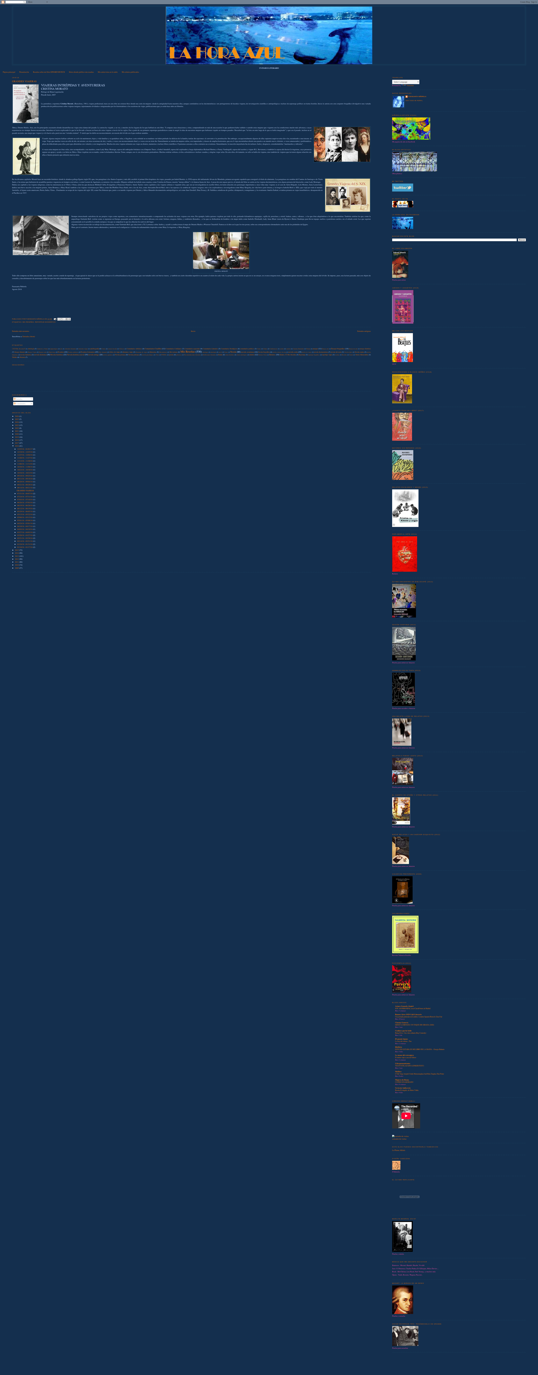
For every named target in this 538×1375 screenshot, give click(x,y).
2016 (17, 446)
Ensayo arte (325, 349)
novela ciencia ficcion (279, 352)
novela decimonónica (321, 352)
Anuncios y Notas (42, 349)
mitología (213, 352)
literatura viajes (128, 352)
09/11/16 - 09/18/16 (25, 478)
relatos (251, 354)
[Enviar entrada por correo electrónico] (55, 319)
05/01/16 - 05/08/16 (25, 520)
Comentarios (20, 403)
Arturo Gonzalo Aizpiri (404, 1006)
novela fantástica (25, 355)
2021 (17, 431)
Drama (308, 349)
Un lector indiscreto (403, 1087)
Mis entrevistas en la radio (108, 72)
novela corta (293, 352)
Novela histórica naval (75, 354)
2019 (17, 437)
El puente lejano (401, 1038)
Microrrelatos (163, 352)
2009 (17, 568)
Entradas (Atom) (29, 336)
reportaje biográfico (45, 322)
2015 (17, 550)
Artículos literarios (70, 349)
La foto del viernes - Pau (403, 1041)
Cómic (265, 349)
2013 (17, 556)
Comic (259, 349)
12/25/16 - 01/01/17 (25, 449)
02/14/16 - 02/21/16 (25, 541)
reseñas (337, 355)
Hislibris (398, 1047)
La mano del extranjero (404, 1055)
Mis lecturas (174, 352)
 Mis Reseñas (18, 349)
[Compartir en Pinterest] (69, 319)
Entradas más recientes (20, 331)
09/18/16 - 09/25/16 (25, 475)
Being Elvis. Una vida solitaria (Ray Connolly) (410, 1033)
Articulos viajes (83, 349)
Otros (157, 355)
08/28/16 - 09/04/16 (25, 481)
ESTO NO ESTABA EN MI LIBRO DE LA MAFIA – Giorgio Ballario (419, 1049)
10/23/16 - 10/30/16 (25, 469)
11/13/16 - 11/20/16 (25, 461)
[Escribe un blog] (61, 319)
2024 (17, 422)
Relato (220, 355)
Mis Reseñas (28, 322)
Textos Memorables (361, 355)
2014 (17, 553)
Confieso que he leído (403, 1030)
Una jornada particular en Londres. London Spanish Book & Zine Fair (418, 1017)
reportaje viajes (327, 355)
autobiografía (94, 349)
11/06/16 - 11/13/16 (25, 464)
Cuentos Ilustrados (298, 349)
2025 (17, 419)
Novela (233, 351)
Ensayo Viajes (32, 352)
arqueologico (54, 349)
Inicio (193, 331)
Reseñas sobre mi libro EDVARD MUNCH (49, 72)
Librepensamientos (402, 1063)
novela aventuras (247, 352)
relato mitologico (242, 355)
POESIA (164, 355)
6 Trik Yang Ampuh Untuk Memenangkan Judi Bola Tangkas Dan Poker (419, 1074)
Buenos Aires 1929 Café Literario (408, 1014)
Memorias (153, 352)
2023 (17, 425)
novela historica (40, 354)
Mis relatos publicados (130, 72)
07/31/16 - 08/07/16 (25, 493)
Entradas (18, 399)
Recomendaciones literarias (192, 355)
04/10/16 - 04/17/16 (25, 526)
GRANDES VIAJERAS (24, 81)
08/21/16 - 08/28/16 (25, 484)
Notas (226, 352)
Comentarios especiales (192, 349)
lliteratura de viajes (141, 352)
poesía (171, 355)
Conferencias (273, 349)
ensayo (315, 348)
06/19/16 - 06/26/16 (25, 505)
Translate (410, 85)
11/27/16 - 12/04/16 (25, 455)
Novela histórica (56, 354)
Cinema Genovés (401, 1022)
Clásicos (121, 349)
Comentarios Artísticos (134, 349)
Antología (31, 349)
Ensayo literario (20, 352)
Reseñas (344, 355)
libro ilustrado (103, 352)
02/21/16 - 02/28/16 (25, 538)
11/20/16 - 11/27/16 (25, 458)
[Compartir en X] (64, 319)
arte (61, 349)
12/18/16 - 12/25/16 (25, 452)
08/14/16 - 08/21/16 (25, 487)
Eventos (61, 352)
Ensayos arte (42, 352)
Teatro (351, 355)
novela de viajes (307, 352)
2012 (17, 559)
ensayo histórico (365, 349)
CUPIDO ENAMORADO (404, 1082)
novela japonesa (108, 355)
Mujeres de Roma (402, 1079)
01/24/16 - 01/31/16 (25, 544)
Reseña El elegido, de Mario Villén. (407, 1090)
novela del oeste (336, 352)
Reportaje (302, 355)
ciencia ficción (112, 349)
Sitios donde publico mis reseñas (81, 72)
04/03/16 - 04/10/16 (25, 529)
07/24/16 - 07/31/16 (25, 496)
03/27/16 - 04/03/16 (25, 532)
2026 (17, 416)
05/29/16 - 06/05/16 (25, 511)
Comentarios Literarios (210, 349)
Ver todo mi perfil (414, 100)
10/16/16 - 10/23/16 (25, 472)
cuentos (288, 349)
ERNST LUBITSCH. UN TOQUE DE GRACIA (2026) (414, 1025)
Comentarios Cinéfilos (153, 348)
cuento (282, 349)
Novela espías (359, 352)
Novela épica (348, 352)
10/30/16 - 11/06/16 (25, 466)
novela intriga (93, 354)
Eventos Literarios (88, 352)
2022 (17, 428)
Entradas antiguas (364, 331)
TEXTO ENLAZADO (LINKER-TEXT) (409, 1065)
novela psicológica (147, 355)
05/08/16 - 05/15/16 (25, 517)
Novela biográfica (264, 352)
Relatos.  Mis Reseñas (288, 355)
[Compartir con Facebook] (66, 319)
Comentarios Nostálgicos (229, 349)
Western (22, 357)
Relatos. (272, 354)
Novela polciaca (120, 355)
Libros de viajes (114, 352)
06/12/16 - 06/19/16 (25, 508)
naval (220, 352)
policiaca (179, 355)
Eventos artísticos (73, 352)
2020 (17, 434)
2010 (17, 565)
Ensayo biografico (338, 348)
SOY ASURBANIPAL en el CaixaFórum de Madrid (412, 1008)
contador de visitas (399, 1139)
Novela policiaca (133, 355)
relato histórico (229, 355)
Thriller (14, 357)
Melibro (398, 1071)
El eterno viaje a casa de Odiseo (405, 1057)
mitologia (205, 352)
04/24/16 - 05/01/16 (25, 523)
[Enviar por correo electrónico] (58, 319)
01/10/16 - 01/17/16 (25, 547)
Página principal (9, 72)
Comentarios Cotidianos (174, 349)
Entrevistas (52, 352)
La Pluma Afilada (398, 1150)
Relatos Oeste (262, 355)
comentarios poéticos (247, 349)
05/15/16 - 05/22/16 (25, 514)
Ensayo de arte (353, 349)
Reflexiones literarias (209, 355)
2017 (17, 443)
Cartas (103, 349)
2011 (17, 562)
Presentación (24, 72)
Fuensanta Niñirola (417, 96)
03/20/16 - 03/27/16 (25, 535)
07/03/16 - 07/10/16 (25, 499)
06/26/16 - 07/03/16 (25, 502)
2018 (17, 440)
